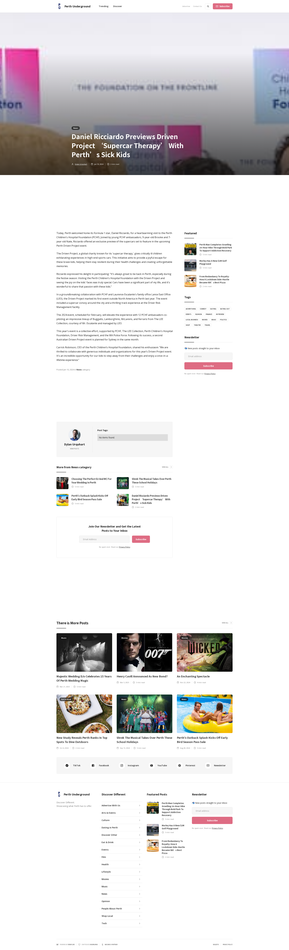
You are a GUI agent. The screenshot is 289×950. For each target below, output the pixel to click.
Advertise (186, 6)
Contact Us (197, 6)
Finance (209, 314)
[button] (117, 6)
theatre (197, 325)
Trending (103, 6)
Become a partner (111, 944)
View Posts (74, 449)
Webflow (71, 944)
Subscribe (224, 6)
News (75, 128)
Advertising (191, 309)
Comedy (203, 309)
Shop (188, 325)
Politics (223, 320)
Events (188, 314)
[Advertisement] (144, 198)
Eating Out (225, 309)
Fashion (198, 314)
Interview (220, 314)
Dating (213, 309)
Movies (205, 320)
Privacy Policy (124, 547)
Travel (207, 325)
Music (213, 320)
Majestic (216, 944)
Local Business (192, 320)
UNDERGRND (93, 944)
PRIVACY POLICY (228, 944)
